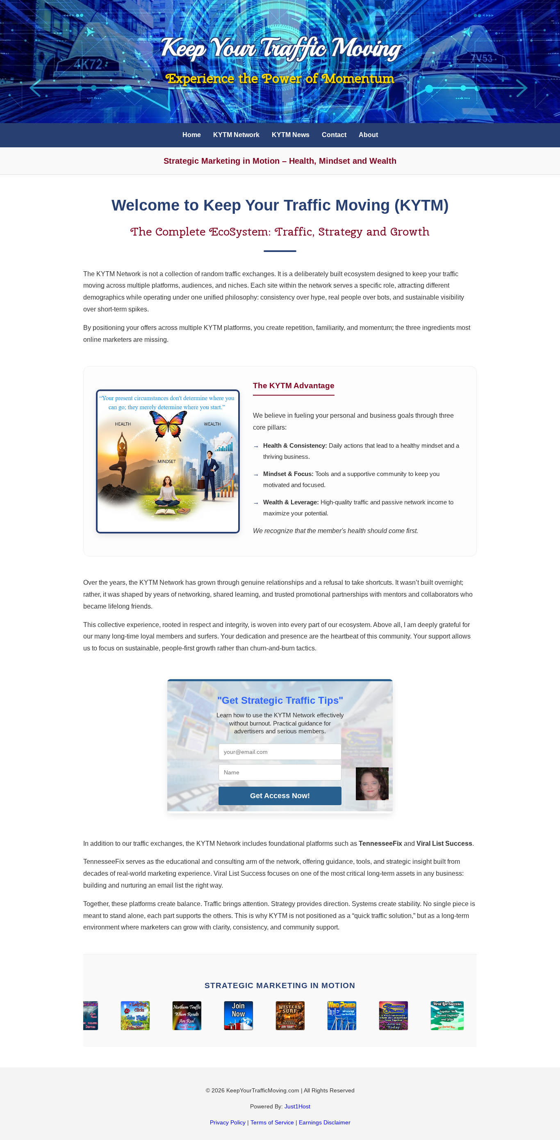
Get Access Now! (280, 796)
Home (191, 134)
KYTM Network (236, 134)
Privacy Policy (228, 1122)
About (368, 134)
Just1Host (297, 1106)
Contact (334, 134)
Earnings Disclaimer (325, 1122)
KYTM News (291, 134)
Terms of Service (272, 1122)
